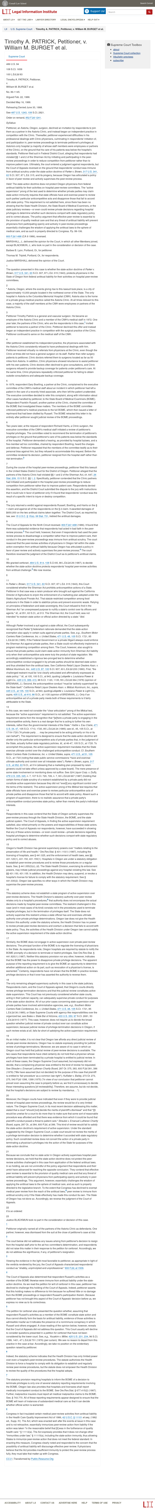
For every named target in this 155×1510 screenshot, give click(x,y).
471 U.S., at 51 (79, 754)
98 (33, 694)
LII (6, 29)
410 (34, 680)
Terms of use (100, 1502)
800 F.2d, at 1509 (74, 1268)
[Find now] (149, 12)
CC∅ (9, 1458)
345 (23, 776)
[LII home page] (148, 1504)
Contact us (47, 1502)
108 (30, 112)
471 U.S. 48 (63, 636)
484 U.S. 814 (37, 562)
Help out (93, 19)
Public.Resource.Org (42, 1458)
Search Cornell (146, 3)
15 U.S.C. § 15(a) (25, 516)
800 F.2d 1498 (13, 236)
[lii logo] (36, 12)
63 (7, 175)
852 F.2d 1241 (33, 117)
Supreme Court (16, 56)
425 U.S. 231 (76, 1336)
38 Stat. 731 (41, 516)
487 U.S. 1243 (19, 112)
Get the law (24, 19)
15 (18, 478)
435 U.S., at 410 (22, 694)
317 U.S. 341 (90, 171)
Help (84, 1502)
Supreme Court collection (126, 53)
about (116, 49)
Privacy (116, 1502)
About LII (8, 19)
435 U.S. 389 (24, 680)
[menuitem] (8, 19)
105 (73, 636)
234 (86, 1336)
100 (47, 669)
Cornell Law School (17, 3)
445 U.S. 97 (37, 669)
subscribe (118, 60)
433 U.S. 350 (65, 1016)
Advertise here (68, 1502)
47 (16, 728)
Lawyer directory (46, 19)
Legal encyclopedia (72, 19)
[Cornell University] (5, 3)
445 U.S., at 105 (14, 691)
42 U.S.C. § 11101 (72, 1417)
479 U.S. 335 (13, 776)
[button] (149, 12)
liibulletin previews (123, 56)
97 (75, 1016)
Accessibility (13, 1502)
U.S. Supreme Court (21, 29)
